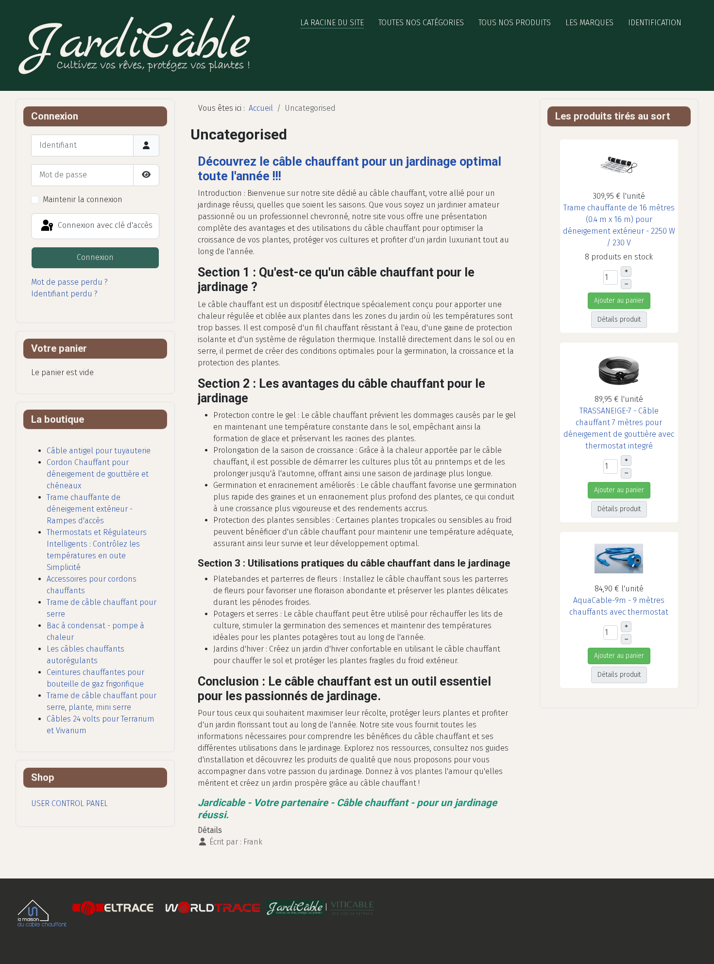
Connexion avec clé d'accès (104, 225)
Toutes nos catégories (421, 22)
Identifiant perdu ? (64, 293)
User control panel (69, 803)
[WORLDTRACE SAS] (212, 907)
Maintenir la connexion (82, 199)
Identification (654, 22)
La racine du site (332, 22)
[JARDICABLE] (295, 907)
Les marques (589, 22)
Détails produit (619, 319)
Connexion (95, 257)
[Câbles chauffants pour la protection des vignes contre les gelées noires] (352, 907)
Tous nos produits (514, 22)
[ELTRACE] (113, 907)
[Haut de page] (697, 946)
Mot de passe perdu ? (69, 282)
